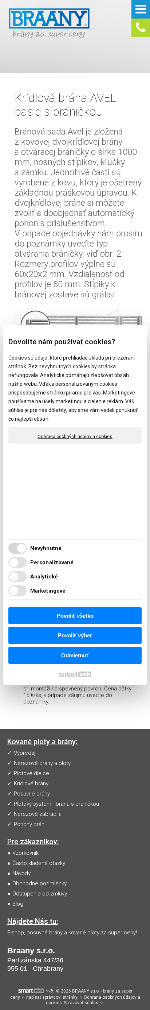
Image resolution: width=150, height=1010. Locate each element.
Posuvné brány (32, 793)
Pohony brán (29, 824)
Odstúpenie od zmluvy (39, 893)
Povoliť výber (75, 635)
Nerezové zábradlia (38, 814)
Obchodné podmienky (39, 883)
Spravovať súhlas (81, 1002)
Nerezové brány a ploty (42, 763)
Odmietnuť (75, 655)
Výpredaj (24, 753)
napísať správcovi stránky (52, 997)
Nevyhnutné (46, 548)
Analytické (44, 576)
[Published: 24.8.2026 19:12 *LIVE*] (49, 991)
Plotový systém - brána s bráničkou (56, 804)
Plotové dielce (31, 773)
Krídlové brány (31, 783)
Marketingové (48, 591)
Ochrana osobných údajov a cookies (75, 436)
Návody (21, 873)
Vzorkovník (25, 853)
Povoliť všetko (75, 616)
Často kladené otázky (38, 863)
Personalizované (52, 562)
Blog (17, 904)
